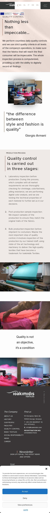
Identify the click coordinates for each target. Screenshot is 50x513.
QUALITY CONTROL (12, 429)
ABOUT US (8, 416)
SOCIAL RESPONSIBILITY (14, 435)
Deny (25, 498)
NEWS (6, 438)
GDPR (25, 510)
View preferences (25, 505)
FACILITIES (8, 426)
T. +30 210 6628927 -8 (33, 422)
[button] (46, 469)
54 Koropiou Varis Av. (32, 416)
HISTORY (7, 419)
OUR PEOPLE (9, 422)
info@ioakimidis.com (34, 427)
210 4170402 (29, 424)
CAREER (7, 441)
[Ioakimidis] (12, 5)
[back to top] (44, 397)
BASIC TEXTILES (10, 432)
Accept (25, 491)
